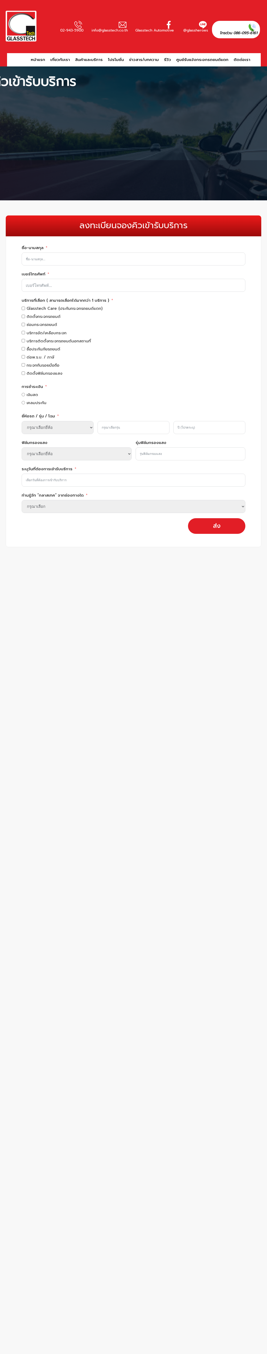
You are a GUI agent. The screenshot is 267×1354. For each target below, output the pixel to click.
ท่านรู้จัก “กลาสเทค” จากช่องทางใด (53, 495)
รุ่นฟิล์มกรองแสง (151, 443)
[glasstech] (24, 26)
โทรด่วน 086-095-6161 (238, 33)
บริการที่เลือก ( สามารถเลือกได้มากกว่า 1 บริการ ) (65, 300)
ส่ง (217, 525)
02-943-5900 (71, 30)
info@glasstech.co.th (110, 30)
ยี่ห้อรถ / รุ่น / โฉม (38, 416)
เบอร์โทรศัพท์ (33, 274)
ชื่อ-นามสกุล (33, 248)
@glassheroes (195, 30)
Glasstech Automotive (154, 30)
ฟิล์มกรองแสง (34, 443)
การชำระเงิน (32, 386)
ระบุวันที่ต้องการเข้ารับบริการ (47, 469)
